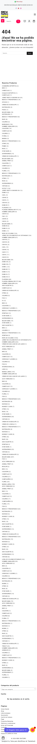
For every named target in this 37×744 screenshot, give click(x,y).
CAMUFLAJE (6, 90)
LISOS (4, 369)
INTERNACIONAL (7, 366)
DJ (3, 300)
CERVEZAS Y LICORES (8, 308)
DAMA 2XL (5, 261)
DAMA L (4, 231)
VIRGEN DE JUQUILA (8, 424)
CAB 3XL (4, 202)
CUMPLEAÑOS (6, 479)
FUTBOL (4, 136)
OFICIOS (4, 102)
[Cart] (34, 21)
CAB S (4, 252)
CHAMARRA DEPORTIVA (9, 86)
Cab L (4, 216)
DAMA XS (5, 277)
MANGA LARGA (6, 371)
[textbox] (18, 689)
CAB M (4, 197)
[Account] (29, 21)
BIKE (3, 88)
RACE (3, 119)
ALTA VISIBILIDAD (7, 346)
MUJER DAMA (6, 112)
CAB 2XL (4, 242)
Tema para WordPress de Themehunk (22, 741)
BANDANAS (5, 124)
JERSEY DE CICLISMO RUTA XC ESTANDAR (15, 235)
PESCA (4, 109)
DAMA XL (5, 228)
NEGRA (4, 583)
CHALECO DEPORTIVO (8, 93)
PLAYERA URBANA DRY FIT (10, 209)
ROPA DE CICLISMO (8, 233)
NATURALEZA (6, 107)
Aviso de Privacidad (7, 725)
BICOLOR (4, 466)
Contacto (4, 727)
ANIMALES (5, 650)
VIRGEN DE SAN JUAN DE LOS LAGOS (13, 344)
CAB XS (4, 213)
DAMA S (4, 192)
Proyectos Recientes (7, 721)
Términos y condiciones (8, 723)
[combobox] (18, 688)
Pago (2, 719)
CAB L (4, 195)
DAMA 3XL (5, 264)
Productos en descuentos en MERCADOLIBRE (14, 729)
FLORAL (4, 170)
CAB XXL (4, 239)
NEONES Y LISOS (7, 406)
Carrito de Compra (6, 717)
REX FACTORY (21, 738)
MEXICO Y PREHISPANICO (10, 99)
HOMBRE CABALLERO (8, 126)
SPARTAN (5, 313)
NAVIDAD (5, 404)
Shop (2, 711)
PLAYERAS (5, 207)
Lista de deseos (5, 713)
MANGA (4, 138)
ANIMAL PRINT (6, 160)
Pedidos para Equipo (7, 731)
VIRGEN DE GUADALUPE (9, 104)
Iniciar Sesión (5, 709)
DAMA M (4, 205)
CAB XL (4, 200)
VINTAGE (5, 186)
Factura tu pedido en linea (9, 733)
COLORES (5, 122)
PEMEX (4, 146)
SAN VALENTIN (6, 285)
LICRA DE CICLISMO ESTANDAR (11, 559)
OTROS (4, 143)
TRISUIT (4, 646)
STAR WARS (5, 151)
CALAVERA (5, 128)
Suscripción (4, 715)
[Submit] (18, 21)
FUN (3, 298)
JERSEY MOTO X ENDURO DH (11, 97)
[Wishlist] (24, 21)
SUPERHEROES (6, 153)
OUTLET (4, 188)
